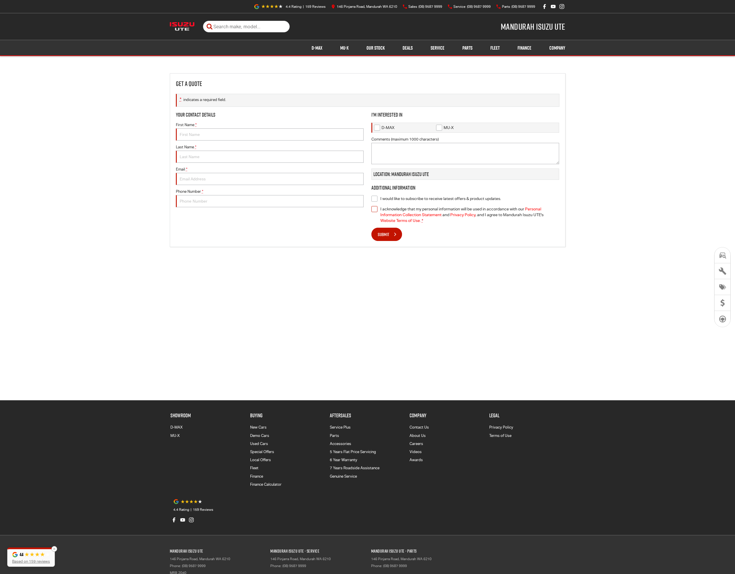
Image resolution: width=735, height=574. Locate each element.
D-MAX (317, 47)
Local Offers (260, 460)
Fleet (495, 47)
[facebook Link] (544, 6)
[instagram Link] (561, 6)
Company (557, 47)
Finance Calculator (266, 484)
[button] (31, 557)
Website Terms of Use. (400, 220)
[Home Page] (182, 26)
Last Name (186, 147)
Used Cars (259, 444)
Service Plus (340, 427)
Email (181, 169)
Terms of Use (500, 435)
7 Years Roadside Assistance (354, 468)
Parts (467, 47)
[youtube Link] (553, 6)
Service (437, 47)
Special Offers (262, 452)
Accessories (340, 444)
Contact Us (419, 427)
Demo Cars (259, 435)
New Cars (258, 427)
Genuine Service (343, 476)
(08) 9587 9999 (194, 566)
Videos (416, 452)
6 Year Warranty (343, 460)
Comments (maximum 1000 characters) (405, 139)
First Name (186, 125)
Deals (408, 47)
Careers (416, 444)
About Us (418, 435)
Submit (383, 234)
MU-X (344, 47)
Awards (416, 460)
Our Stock (375, 47)
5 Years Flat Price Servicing (353, 452)
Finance (524, 47)
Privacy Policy (462, 214)
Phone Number (189, 191)
